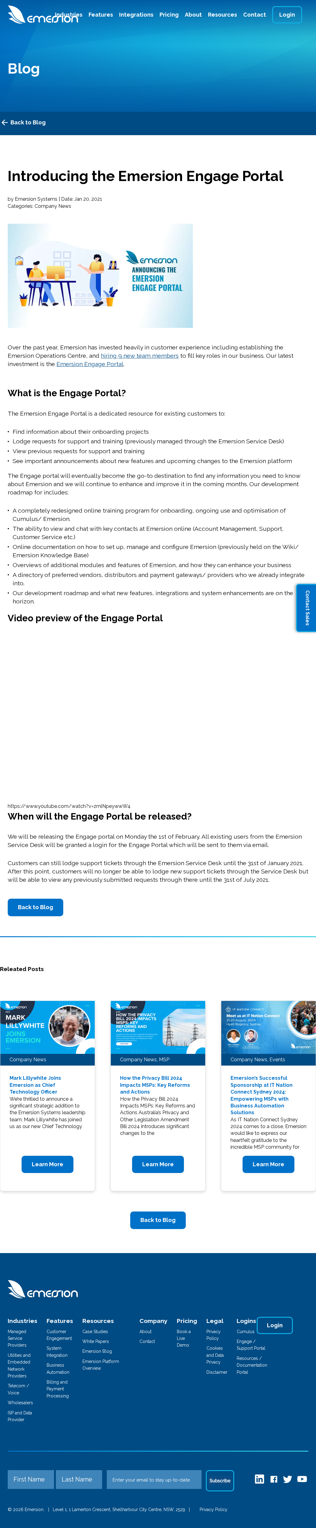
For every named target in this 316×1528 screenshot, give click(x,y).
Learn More (47, 1164)
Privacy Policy (213, 1509)
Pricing (169, 14)
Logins (246, 1320)
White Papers (95, 1341)
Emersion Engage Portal (89, 364)
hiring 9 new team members (140, 355)
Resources (222, 14)
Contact (254, 14)
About (193, 14)
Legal (214, 1320)
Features (101, 14)
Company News (53, 206)
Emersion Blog (97, 1351)
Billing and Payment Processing (58, 1389)
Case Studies (95, 1331)
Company (153, 1320)
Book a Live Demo (184, 1338)
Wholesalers (20, 1402)
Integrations (136, 14)
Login (287, 14)
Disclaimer (216, 1372)
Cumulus (246, 1331)
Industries (22, 1320)
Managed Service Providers (17, 1338)
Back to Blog (28, 122)
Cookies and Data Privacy (215, 1355)
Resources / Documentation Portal (252, 1365)
